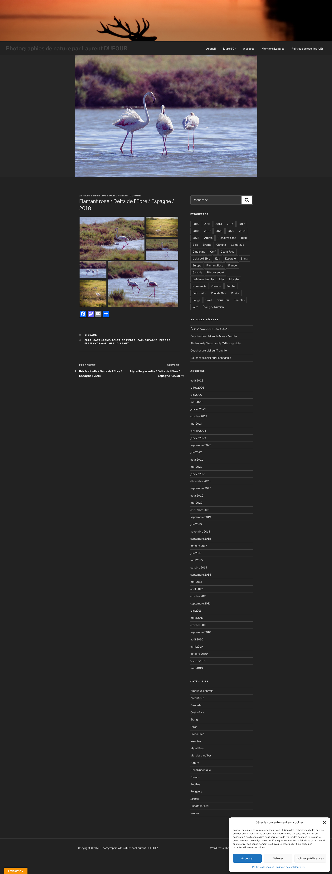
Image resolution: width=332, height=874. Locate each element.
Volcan (194, 813)
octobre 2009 (199, 653)
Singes (194, 798)
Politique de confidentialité (290, 867)
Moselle (234, 279)
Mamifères (197, 748)
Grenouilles (197, 733)
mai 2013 (196, 581)
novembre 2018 (200, 531)
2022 (230, 230)
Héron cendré (215, 272)
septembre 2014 (200, 574)
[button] (324, 822)
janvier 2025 (198, 409)
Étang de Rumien (213, 307)
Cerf (213, 251)
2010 (196, 223)
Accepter (247, 858)
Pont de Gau (218, 293)
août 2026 (196, 380)
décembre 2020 (200, 481)
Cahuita (221, 244)
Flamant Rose (96, 343)
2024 (242, 230)
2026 (196, 237)
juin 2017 (196, 553)
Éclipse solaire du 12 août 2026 (209, 329)
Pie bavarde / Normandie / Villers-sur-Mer (215, 343)
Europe (165, 340)
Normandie (199, 286)
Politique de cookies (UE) (307, 48)
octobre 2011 (198, 596)
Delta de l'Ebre (124, 340)
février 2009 (198, 661)
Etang (244, 258)
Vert (195, 307)
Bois (195, 244)
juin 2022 (196, 452)
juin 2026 (196, 394)
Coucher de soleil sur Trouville (208, 350)
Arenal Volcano (226, 237)
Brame (207, 244)
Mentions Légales (273, 48)
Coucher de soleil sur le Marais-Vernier (213, 336)
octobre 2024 (198, 416)
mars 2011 (196, 617)
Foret (193, 726)
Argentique (197, 698)
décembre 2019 (200, 510)
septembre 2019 (200, 517)
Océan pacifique (200, 769)
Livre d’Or (229, 48)
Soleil (208, 300)
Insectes (195, 741)
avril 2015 (196, 560)
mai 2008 (196, 668)
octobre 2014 (198, 567)
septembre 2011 (200, 603)
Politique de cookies (263, 867)
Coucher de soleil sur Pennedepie (210, 357)
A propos (248, 48)
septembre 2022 (200, 445)
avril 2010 (196, 646)
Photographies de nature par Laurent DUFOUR (67, 48)
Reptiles (195, 784)
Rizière (235, 293)
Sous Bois (223, 300)
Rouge (196, 300)
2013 (218, 223)
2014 (230, 223)
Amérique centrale (201, 690)
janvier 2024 (198, 430)
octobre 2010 (198, 625)
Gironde (197, 272)
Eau (140, 340)
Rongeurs (196, 791)
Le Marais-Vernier (203, 279)
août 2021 (196, 459)
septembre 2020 (200, 488)
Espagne (151, 340)
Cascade (195, 705)
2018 (88, 340)
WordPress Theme (221, 848)
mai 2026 (196, 402)
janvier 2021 (198, 474)
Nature (194, 762)
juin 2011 (195, 610)
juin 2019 (196, 524)
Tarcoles (239, 300)
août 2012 (196, 589)
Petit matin (199, 293)
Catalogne (101, 340)
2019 (207, 230)
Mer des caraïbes (201, 755)
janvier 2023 (198, 438)
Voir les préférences (310, 858)
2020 (219, 230)
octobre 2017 (198, 545)
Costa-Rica (227, 251)
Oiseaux (91, 335)
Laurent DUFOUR (128, 195)
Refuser (278, 858)
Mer (112, 343)
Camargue (237, 244)
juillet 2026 (197, 387)
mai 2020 (196, 502)
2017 (241, 223)
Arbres (208, 237)
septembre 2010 (200, 632)
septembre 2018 (200, 538)
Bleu (244, 237)
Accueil (211, 48)
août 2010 (196, 639)
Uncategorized (199, 805)
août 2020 (196, 495)
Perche (231, 286)
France (232, 265)
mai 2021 (196, 466)
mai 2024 (196, 423)
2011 (207, 223)
